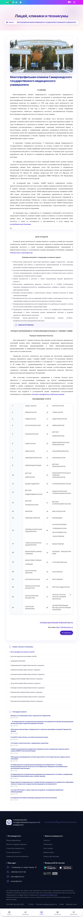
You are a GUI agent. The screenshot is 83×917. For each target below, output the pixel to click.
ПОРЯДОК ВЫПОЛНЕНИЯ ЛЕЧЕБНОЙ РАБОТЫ (56, 623)
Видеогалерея (49, 852)
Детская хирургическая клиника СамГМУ (24, 656)
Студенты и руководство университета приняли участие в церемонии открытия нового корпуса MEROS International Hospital (40, 750)
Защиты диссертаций (51, 856)
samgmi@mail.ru (16, 881)
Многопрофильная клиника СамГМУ (23, 652)
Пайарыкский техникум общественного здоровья (27, 679)
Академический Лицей (18, 661)
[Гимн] (13, 2)
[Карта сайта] (16, 2)
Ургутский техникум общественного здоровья (25, 683)
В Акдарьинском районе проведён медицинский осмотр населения (34, 797)
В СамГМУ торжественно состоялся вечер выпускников (29, 737)
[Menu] (75, 2)
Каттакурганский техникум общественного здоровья (28, 688)
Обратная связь (71, 904)
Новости (47, 840)
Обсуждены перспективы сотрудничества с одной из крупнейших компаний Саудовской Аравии (41, 730)
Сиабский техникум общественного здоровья (25, 670)
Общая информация (13, 840)
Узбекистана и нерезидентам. (21, 253)
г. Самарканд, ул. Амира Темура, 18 (23, 867)
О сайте (31, 904)
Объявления (48, 844)
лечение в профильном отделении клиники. (48, 394)
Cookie (61, 904)
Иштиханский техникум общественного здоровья (26, 692)
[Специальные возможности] (21, 2)
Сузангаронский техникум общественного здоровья (27, 674)
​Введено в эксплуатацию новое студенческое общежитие (30, 715)
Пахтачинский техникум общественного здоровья (27, 701)
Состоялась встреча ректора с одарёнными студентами (29, 743)
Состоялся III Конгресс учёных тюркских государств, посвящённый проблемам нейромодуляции (37, 791)
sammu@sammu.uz (17, 877)
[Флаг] (7, 2)
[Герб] (10, 2)
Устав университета (13, 852)
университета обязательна (48, 895)
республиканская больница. (20, 224)
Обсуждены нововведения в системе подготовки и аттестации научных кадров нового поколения (40, 758)
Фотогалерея (48, 848)
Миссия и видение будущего (16, 844)
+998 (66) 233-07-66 (18, 872)
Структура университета (15, 848)
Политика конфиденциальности (46, 904)
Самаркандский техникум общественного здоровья (27, 665)
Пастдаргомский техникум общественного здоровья (28, 697)
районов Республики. (26, 325)
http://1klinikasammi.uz (64, 627)
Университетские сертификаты (17, 856)
